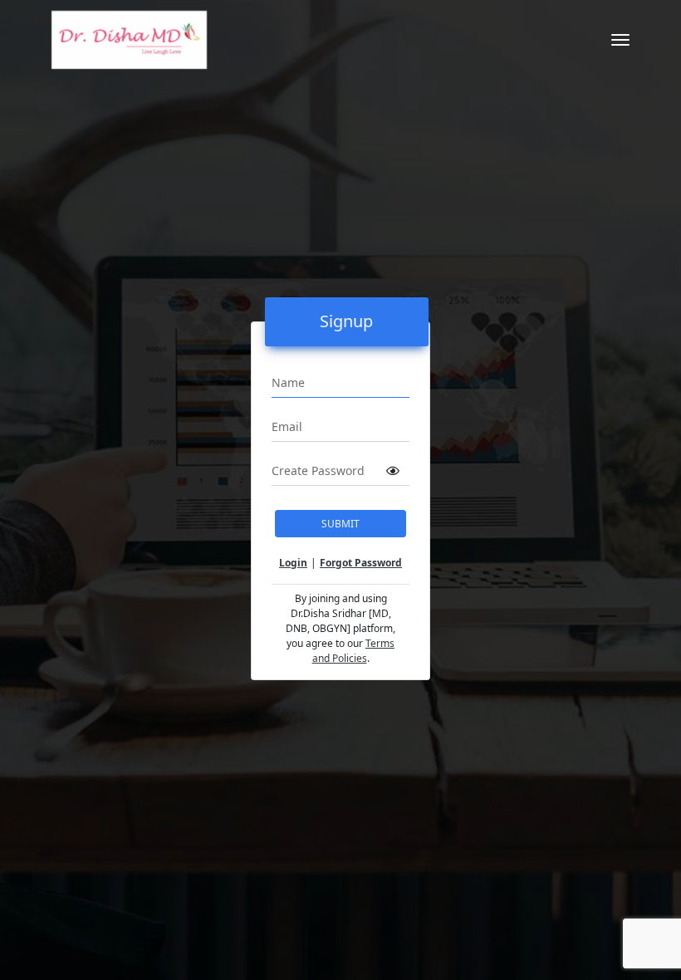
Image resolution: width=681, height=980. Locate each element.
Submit (340, 524)
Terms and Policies (353, 650)
